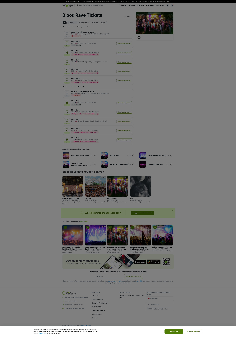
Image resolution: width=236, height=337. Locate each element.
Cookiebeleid (43, 333)
